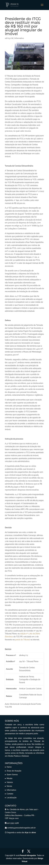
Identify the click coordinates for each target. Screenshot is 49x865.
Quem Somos (12, 775)
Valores (10, 782)
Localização (11, 798)
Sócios (9, 786)
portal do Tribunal (22, 640)
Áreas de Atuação (14, 771)
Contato (10, 794)
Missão (9, 778)
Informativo (19, 38)
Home (9, 767)
